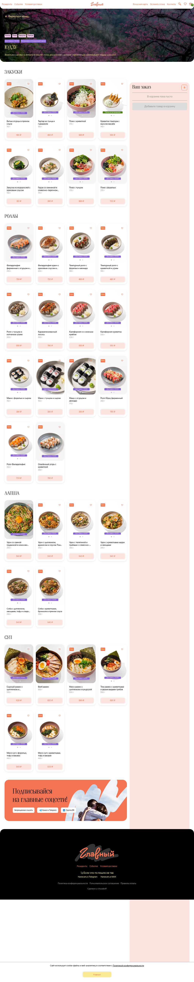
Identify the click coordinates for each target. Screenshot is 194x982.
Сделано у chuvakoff (96, 889)
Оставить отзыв (157, 4)
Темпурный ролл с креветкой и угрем (109, 266)
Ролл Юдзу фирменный (112, 398)
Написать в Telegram (87, 876)
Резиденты (7, 4)
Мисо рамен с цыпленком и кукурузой (80, 688)
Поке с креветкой (77, 121)
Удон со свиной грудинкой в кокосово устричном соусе (17, 543)
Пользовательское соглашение (104, 883)
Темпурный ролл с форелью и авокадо (78, 266)
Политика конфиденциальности (73, 883)
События (18, 4)
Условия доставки (33, 4)
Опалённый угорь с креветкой (47, 465)
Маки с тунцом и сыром (49, 398)
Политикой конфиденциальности (128, 965)
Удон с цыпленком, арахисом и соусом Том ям (49, 543)
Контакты (171, 4)
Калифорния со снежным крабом (81, 333)
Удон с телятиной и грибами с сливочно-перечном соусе (79, 543)
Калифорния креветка (111, 331)
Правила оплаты (128, 883)
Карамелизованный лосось (47, 333)
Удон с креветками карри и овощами (113, 543)
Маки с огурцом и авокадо (77, 399)
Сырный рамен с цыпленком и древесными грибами (17, 688)
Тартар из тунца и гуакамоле (46, 122)
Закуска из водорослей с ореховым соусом (19, 188)
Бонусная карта (140, 4)
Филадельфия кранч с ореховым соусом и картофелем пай (48, 266)
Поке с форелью (108, 187)
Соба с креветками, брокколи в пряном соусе (50, 610)
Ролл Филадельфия (16, 464)
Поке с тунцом (76, 187)
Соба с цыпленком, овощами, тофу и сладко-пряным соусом (19, 610)
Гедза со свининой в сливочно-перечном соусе (48, 188)
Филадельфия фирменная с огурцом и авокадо (18, 266)
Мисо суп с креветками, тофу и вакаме (49, 754)
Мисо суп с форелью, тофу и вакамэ (17, 754)
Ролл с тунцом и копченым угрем (15, 333)
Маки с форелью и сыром (19, 398)
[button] (48, 115)
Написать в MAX (108, 876)
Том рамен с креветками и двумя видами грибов (112, 688)
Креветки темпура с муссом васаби (110, 122)
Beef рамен (43, 686)
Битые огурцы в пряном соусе (18, 122)
